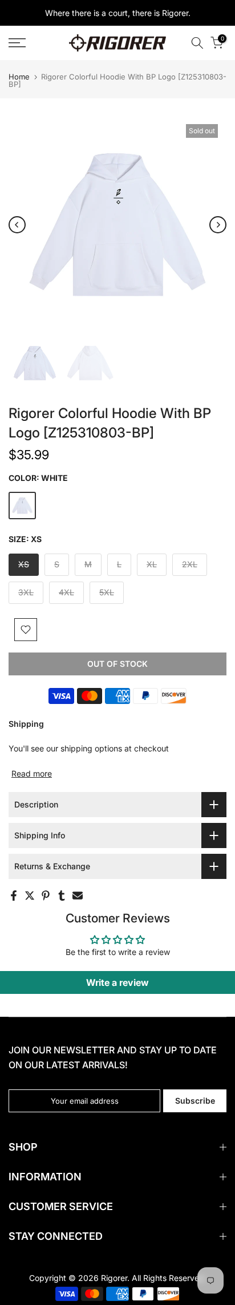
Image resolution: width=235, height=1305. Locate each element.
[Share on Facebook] (14, 895)
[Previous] (17, 224)
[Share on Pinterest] (45, 895)
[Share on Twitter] (30, 895)
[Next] (217, 224)
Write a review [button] (117, 982)
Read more (31, 773)
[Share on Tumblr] (61, 895)
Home (19, 77)
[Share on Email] (77, 895)
